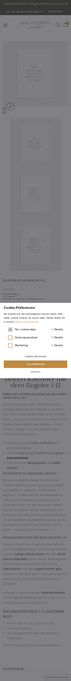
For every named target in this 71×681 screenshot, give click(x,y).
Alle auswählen (35, 364)
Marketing (39, 345)
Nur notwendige (39, 329)
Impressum (36, 372)
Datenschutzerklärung (26, 322)
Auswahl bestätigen (35, 357)
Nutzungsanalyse (39, 337)
